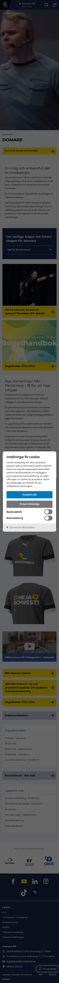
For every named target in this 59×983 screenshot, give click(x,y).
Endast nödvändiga (29, 504)
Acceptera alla (29, 494)
